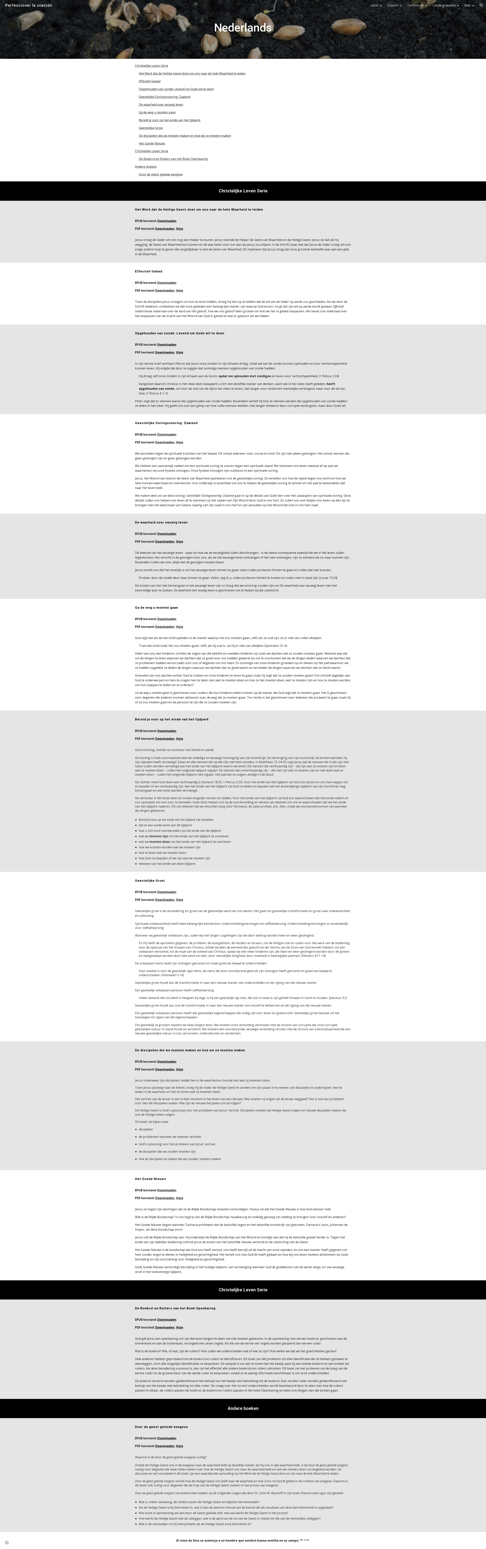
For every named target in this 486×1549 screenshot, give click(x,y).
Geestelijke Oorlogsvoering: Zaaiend (164, 97)
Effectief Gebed (149, 81)
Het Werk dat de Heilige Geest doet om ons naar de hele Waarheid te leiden (192, 73)
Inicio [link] (374, 5)
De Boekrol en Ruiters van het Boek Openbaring (173, 159)
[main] (243, 29)
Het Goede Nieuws (152, 143)
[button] (481, 5)
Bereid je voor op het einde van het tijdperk (169, 120)
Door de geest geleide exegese (161, 174)
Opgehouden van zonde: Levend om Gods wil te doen (176, 89)
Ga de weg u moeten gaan (157, 112)
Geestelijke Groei (151, 128)
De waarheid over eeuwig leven (161, 104)
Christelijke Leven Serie (151, 66)
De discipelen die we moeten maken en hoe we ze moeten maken (185, 136)
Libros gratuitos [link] (444, 5)
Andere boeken (146, 167)
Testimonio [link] (415, 5)
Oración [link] (392, 5)
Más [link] (468, 5)
